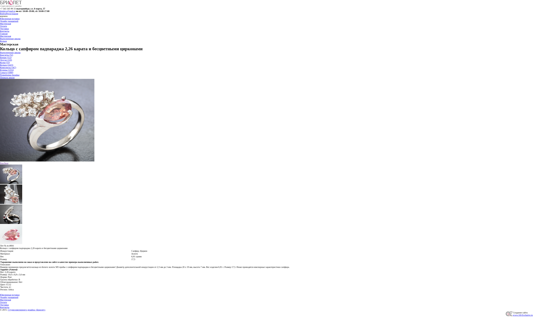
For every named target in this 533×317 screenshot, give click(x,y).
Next (6, 163)
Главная (3, 33)
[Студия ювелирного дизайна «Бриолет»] (11, 6)
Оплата (3, 26)
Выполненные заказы (10, 38)
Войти (3, 13)
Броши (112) (6, 57)
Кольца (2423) (6, 65)
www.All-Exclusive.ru (523, 315)
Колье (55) (5, 62)
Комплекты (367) (8, 67)
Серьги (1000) (6, 72)
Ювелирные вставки (10, 18)
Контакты (4, 31)
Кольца (3, 41)
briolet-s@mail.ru (7, 11)
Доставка (4, 28)
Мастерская (5, 23)
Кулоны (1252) (7, 70)
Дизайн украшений (9, 21)
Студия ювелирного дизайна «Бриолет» (27, 310)
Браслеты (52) (6, 55)
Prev (2, 163)
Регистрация (12, 13)
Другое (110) (6, 60)
